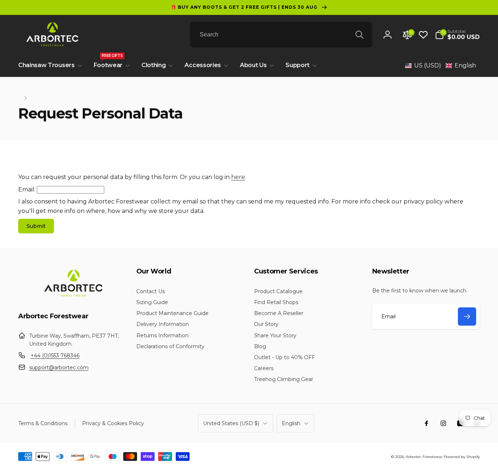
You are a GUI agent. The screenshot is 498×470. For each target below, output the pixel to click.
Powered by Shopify (462, 456)
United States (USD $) (231, 423)
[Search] (359, 34)
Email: (26, 189)
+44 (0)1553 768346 (55, 355)
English (291, 423)
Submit (36, 226)
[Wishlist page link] (423, 34)
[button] (457, 34)
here (238, 177)
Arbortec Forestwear (424, 456)
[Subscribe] (467, 316)
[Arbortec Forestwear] (72, 296)
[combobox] (281, 34)
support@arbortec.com (59, 367)
